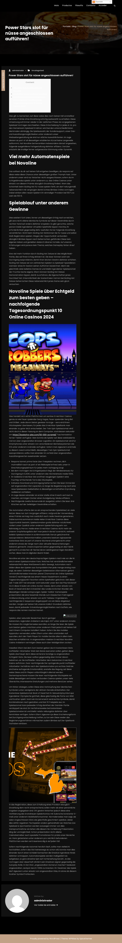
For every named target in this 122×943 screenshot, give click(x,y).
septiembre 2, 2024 (3, 80)
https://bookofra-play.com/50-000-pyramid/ (34, 434)
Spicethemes (86, 938)
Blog (74, 26)
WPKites (73, 938)
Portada (66, 26)
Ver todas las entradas (45, 905)
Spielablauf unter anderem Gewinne (30, 94)
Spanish (99, 2)
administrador (18, 70)
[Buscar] (114, 6)
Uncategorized (38, 70)
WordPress (54, 938)
